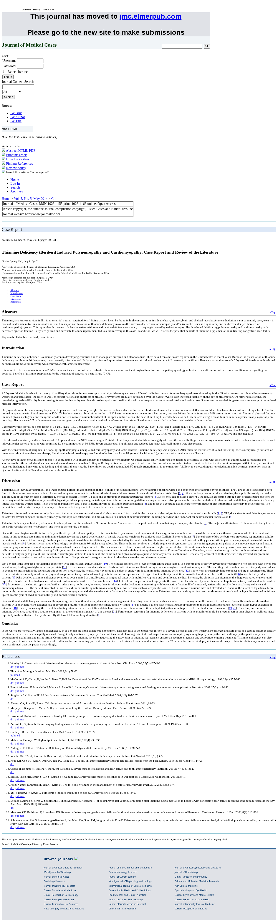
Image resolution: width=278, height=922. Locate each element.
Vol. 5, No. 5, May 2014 (31, 198)
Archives (16, 191)
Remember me (18, 71)
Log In (15, 183)
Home (14, 179)
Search (15, 187)
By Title (16, 121)
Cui (53, 198)
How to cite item (17, 159)
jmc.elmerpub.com (150, 16)
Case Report (16, 296)
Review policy (16, 168)
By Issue (16, 113)
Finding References (19, 163)
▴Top (273, 312)
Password (9, 66)
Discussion (15, 299)
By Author (17, 117)
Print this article (16, 155)
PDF (32, 150)
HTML (23, 150)
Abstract (11, 150)
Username (9, 60)
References (15, 302)
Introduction (16, 293)
